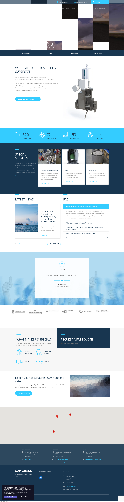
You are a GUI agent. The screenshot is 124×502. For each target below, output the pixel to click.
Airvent (66, 170)
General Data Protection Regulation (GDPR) (16, 492)
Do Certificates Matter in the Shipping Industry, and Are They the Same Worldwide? (48, 216)
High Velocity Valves (48, 8)
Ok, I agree (10, 497)
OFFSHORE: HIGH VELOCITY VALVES (49, 170)
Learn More (21, 34)
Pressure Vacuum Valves (78, 8)
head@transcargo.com (30, 459)
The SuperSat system (62, 8)
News (44, 16)
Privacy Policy (25, 497)
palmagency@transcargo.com (93, 459)
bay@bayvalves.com (71, 486)
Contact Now (22, 393)
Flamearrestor (92, 170)
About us (50, 16)
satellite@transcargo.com (61, 459)
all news (53, 243)
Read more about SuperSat (27, 99)
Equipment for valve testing (96, 8)
